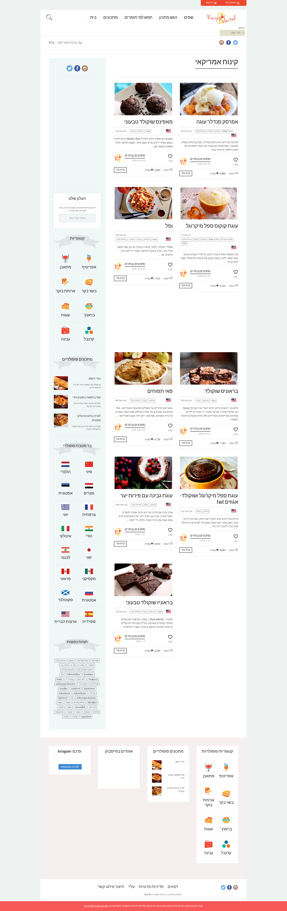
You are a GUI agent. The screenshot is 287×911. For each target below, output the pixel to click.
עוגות (133, 131)
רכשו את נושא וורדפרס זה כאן (96, 906)
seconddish (80, 707)
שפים (188, 18)
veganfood (86, 717)
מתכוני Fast (227, 131)
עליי (131, 887)
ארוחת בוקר (200, 131)
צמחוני (74, 717)
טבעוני (69, 712)
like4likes (92, 702)
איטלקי (65, 536)
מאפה (148, 131)
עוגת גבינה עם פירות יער (146, 495)
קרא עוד (120, 170)
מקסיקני (89, 579)
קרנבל (89, 339)
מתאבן (65, 267)
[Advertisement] (176, 321)
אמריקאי (95, 660)
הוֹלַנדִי (65, 472)
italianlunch (64, 693)
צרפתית (89, 515)
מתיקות (96, 712)
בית (93, 18)
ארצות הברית (65, 622)
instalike (63, 688)
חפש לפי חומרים (138, 18)
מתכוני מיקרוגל (227, 239)
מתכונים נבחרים (135, 155)
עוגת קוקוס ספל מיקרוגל (212, 226)
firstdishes (88, 674)
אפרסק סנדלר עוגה (217, 122)
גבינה (65, 339)
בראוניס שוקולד (221, 391)
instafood (75, 688)
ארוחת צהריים (79, 702)
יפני (89, 558)
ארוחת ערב (64, 665)
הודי (89, 536)
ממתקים (87, 712)
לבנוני (65, 558)
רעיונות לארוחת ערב (85, 670)
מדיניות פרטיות (151, 887)
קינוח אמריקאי (82, 660)
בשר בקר (89, 291)
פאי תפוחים (160, 391)
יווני (65, 515)
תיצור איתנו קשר (110, 887)
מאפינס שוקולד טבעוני (148, 122)
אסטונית (65, 493)
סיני (89, 472)
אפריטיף (89, 267)
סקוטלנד (65, 600)
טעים (78, 712)
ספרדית (89, 622)
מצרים (89, 493)
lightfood (62, 698)
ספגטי (69, 707)
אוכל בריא (94, 684)
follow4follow (73, 674)
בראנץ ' (131, 239)
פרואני (65, 579)
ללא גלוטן (81, 679)
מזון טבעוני (59, 712)
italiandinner (80, 693)
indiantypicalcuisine (65, 684)
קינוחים (140, 131)
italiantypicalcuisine (86, 698)
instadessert (89, 688)
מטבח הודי (83, 684)
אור (71, 698)
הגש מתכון (168, 18)
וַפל (169, 226)
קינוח (75, 665)
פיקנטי (60, 707)
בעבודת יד (70, 679)
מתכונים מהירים (67, 670)
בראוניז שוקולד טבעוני (149, 602)
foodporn (93, 679)
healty (59, 679)
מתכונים (110, 18)
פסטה (68, 702)
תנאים (173, 887)
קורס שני (92, 707)
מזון (62, 674)
